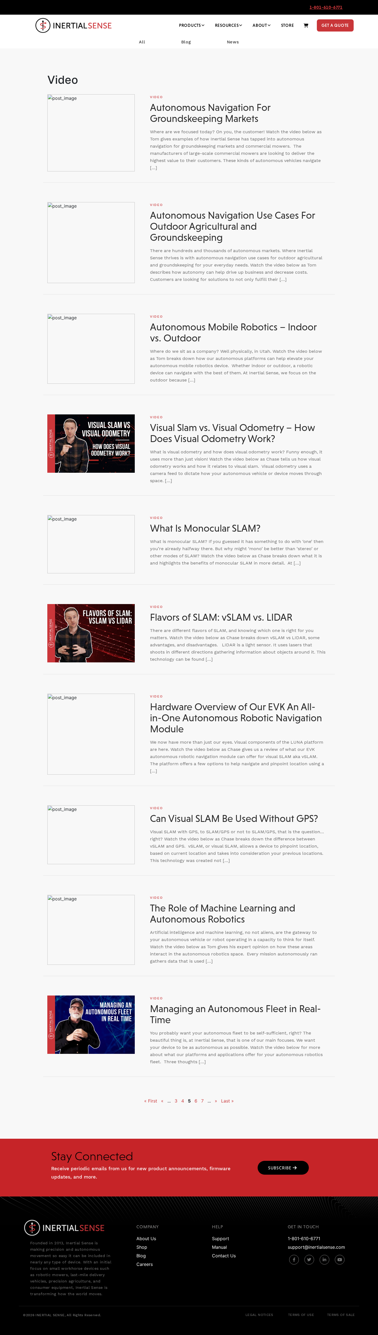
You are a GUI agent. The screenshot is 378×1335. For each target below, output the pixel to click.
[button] (283, 1168)
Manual (219, 1247)
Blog (186, 42)
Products (190, 25)
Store (287, 25)
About (260, 25)
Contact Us (224, 1255)
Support (220, 1238)
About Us (146, 1238)
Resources (227, 25)
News (233, 42)
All (142, 42)
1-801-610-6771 (326, 7)
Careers (144, 1264)
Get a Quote (335, 25)
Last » (227, 1101)
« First (150, 1101)
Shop (141, 1247)
